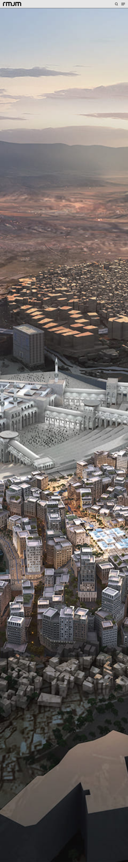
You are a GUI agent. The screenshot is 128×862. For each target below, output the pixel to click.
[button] (123, 4)
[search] (116, 4)
